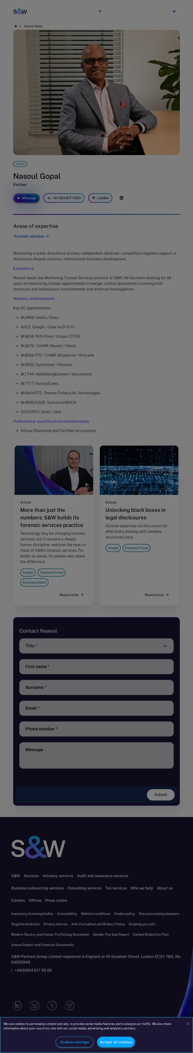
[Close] (188, 1024)
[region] (96, 1035)
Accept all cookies (116, 1042)
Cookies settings (74, 1042)
